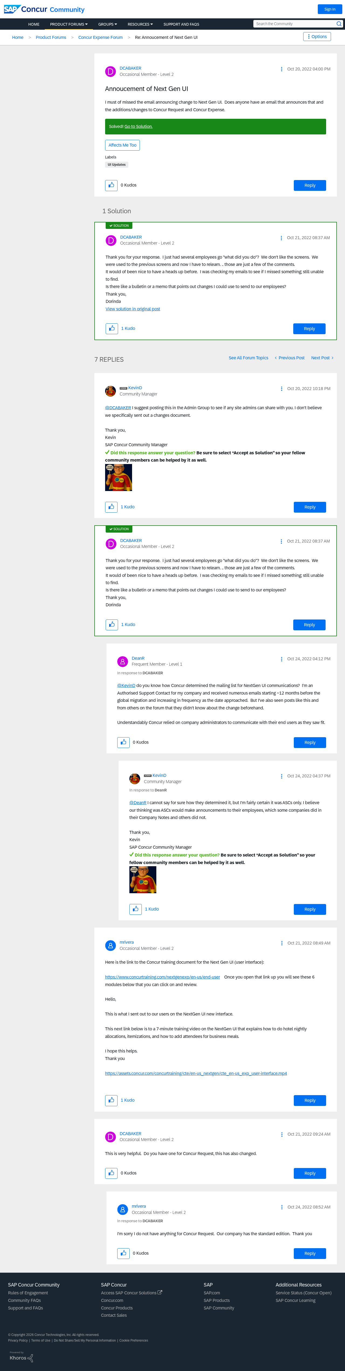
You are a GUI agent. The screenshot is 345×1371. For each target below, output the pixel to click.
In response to (140, 673)
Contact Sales (114, 1315)
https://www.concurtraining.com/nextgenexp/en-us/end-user (162, 977)
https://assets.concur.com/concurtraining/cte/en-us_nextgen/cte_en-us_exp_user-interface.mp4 (196, 1073)
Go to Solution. (139, 126)
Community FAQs (24, 1300)
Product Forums (51, 37)
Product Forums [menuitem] (67, 24)
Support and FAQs (25, 1308)
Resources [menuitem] (138, 24)
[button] (281, 69)
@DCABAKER (118, 407)
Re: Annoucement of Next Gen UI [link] (166, 37)
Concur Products (117, 1308)
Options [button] (319, 36)
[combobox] (298, 24)
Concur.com (112, 1300)
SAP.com (212, 1293)
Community (67, 9)
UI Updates (117, 165)
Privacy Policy (18, 1340)
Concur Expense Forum (100, 37)
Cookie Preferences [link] (133, 1340)
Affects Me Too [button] (122, 145)
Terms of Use (40, 1340)
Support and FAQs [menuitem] (181, 24)
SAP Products (217, 1300)
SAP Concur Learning (295, 1300)
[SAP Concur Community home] (25, 9)
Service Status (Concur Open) (304, 1293)
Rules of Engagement (28, 1293)
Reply (310, 185)
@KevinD (126, 685)
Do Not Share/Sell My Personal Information (85, 1340)
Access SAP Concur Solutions (129, 1293)
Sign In (330, 9)
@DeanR (137, 802)
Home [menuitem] (33, 24)
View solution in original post (133, 309)
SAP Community (219, 1308)
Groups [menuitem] (105, 24)
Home (17, 37)
